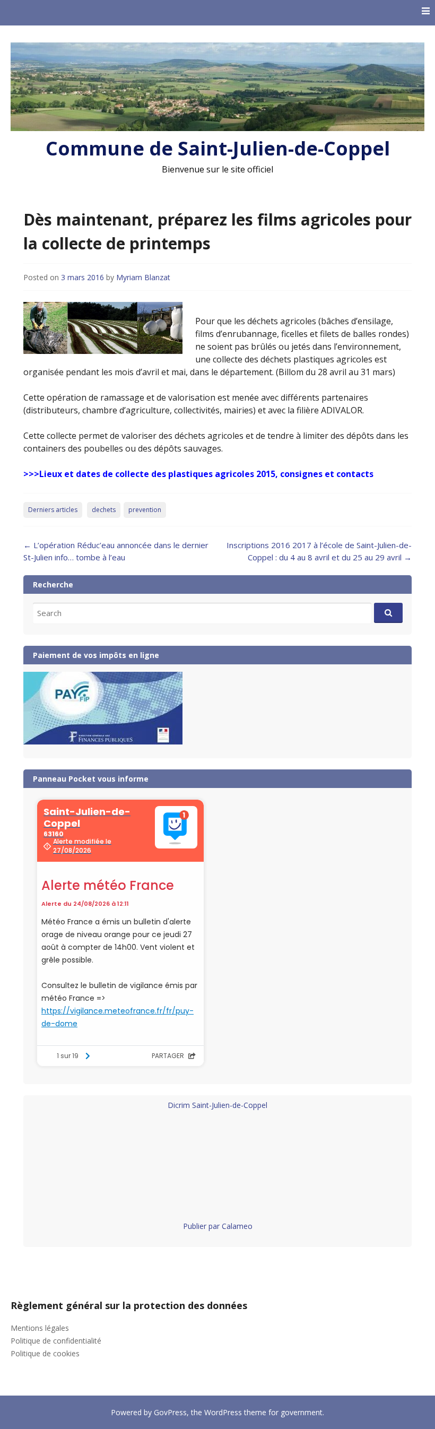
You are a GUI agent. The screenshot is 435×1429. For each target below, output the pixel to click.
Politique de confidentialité (56, 1341)
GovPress (170, 1412)
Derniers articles (52, 509)
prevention (144, 509)
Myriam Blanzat (143, 277)
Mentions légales (40, 1328)
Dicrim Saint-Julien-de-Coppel (217, 1105)
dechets (104, 509)
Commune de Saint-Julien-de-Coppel (218, 148)
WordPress (223, 1412)
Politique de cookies (45, 1353)
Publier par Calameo (218, 1226)
